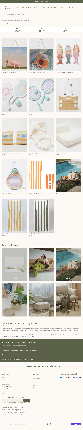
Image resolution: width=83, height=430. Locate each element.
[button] (70, 7)
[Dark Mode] (73, 7)
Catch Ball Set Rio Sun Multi (7, 193)
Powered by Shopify (23, 424)
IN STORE (46, 1)
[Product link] (14, 56)
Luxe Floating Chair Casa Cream (62, 153)
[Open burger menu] (2, 7)
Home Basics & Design (16, 424)
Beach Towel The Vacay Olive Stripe (36, 233)
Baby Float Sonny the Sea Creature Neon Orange (38, 72)
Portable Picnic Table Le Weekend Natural (64, 113)
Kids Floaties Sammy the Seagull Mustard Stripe (11, 153)
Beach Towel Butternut (6, 233)
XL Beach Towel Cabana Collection (35, 193)
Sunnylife (25, 335)
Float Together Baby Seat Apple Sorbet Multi (37, 153)
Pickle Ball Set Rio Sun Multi (7, 113)
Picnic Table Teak (59, 193)
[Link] (14, 264)
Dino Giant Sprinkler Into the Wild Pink (9, 72)
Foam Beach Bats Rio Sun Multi (35, 113)
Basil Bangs (32, 335)
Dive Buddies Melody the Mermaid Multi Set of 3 (65, 72)
